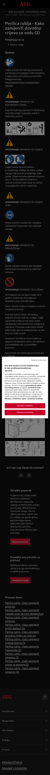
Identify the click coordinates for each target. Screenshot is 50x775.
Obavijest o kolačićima (13, 399)
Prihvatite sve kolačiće (25, 412)
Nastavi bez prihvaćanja (38, 360)
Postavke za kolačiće (25, 405)
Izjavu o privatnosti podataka (32, 399)
